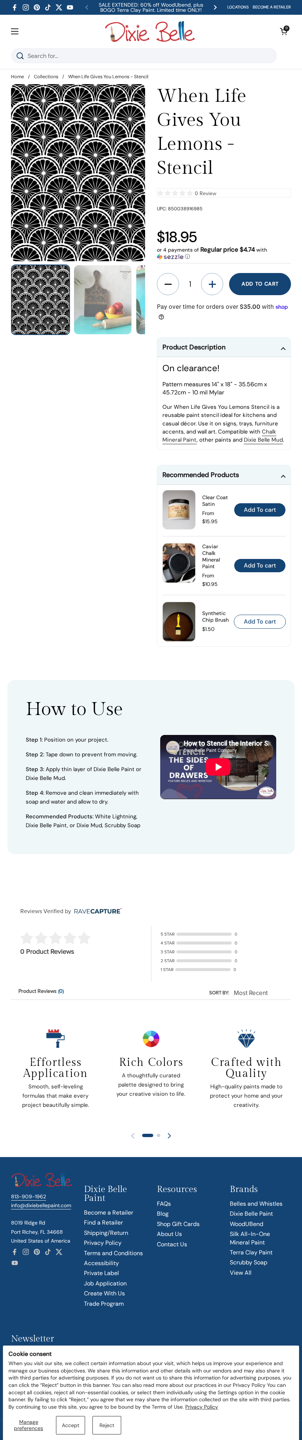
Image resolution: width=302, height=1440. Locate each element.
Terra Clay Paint (251, 1252)
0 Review (205, 193)
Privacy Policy (201, 1406)
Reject (106, 1425)
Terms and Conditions (113, 1253)
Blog (163, 1214)
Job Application (105, 1283)
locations (238, 7)
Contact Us (172, 1244)
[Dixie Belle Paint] (150, 31)
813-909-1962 (28, 1196)
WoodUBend (246, 1224)
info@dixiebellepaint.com (41, 1205)
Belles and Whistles (256, 1204)
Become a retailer (272, 7)
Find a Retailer (103, 1222)
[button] (283, 31)
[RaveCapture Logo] (96, 911)
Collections (46, 76)
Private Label (101, 1273)
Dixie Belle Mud (263, 439)
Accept (70, 1425)
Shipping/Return (106, 1233)
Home (17, 76)
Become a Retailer (108, 1212)
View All (241, 1273)
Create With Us (104, 1293)
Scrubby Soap (248, 1262)
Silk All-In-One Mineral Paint (250, 1238)
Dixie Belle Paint (251, 1214)
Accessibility (101, 1263)
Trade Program (104, 1304)
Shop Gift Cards (178, 1224)
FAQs (164, 1204)
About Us (169, 1234)
